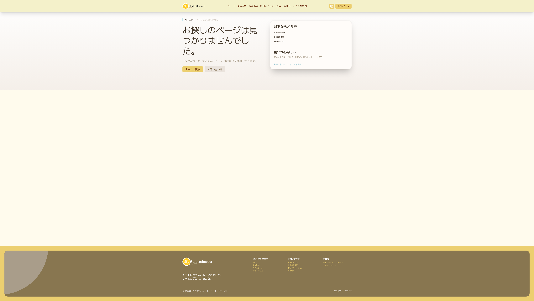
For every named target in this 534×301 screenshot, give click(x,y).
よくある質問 (300, 6)
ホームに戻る (192, 69)
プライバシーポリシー (296, 268)
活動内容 (242, 6)
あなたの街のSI (279, 32)
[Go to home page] (214, 261)
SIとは (231, 6)
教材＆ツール (267, 6)
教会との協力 (284, 6)
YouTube (348, 291)
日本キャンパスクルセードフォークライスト (208, 290)
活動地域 (253, 6)
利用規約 (291, 271)
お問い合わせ (343, 6)
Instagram (338, 291)
